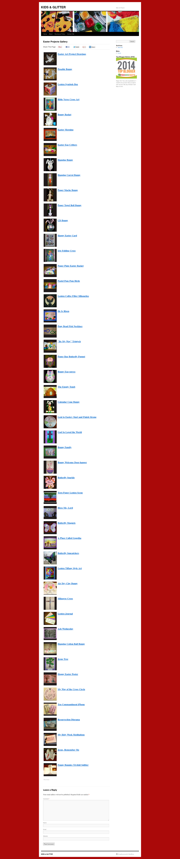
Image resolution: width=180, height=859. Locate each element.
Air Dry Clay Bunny (68, 583)
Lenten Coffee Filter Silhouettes (73, 296)
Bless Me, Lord (65, 507)
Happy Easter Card (67, 235)
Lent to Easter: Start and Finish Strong (77, 417)
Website (45, 836)
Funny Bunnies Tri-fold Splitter (73, 765)
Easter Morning (65, 129)
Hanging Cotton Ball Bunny (71, 644)
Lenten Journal (65, 613)
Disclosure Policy (60, 34)
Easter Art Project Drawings (72, 54)
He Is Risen (63, 311)
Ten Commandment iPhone (71, 704)
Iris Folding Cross (67, 250)
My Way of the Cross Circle (71, 689)
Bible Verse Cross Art (68, 99)
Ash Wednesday (65, 628)
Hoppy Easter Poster (68, 674)
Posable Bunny (65, 69)
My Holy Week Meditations (71, 734)
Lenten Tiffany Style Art (70, 568)
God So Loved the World (70, 432)
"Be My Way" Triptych (69, 341)
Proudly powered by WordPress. (126, 854)
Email (44, 829)
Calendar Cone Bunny (69, 402)
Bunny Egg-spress (66, 371)
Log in (119, 53)
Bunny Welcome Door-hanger (72, 462)
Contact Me (70, 34)
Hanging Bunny (65, 160)
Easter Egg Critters (67, 144)
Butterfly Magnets (67, 523)
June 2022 (120, 47)
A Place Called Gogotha (69, 538)
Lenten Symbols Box (68, 84)
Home (45, 34)
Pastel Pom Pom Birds (69, 281)
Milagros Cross (65, 598)
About (50, 34)
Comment (46, 799)
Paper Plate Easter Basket (71, 265)
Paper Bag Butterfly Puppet (71, 356)
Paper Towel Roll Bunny (69, 205)
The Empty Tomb (66, 386)
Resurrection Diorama (69, 719)
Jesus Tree (63, 659)
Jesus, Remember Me (68, 749)
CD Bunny (63, 220)
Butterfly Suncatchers (68, 553)
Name (45, 823)
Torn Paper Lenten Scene (70, 492)
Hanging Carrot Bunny (69, 175)
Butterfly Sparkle (66, 477)
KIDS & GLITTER (53, 7)
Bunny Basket (64, 114)
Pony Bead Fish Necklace (70, 326)
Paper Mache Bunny (68, 190)
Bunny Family (65, 447)
